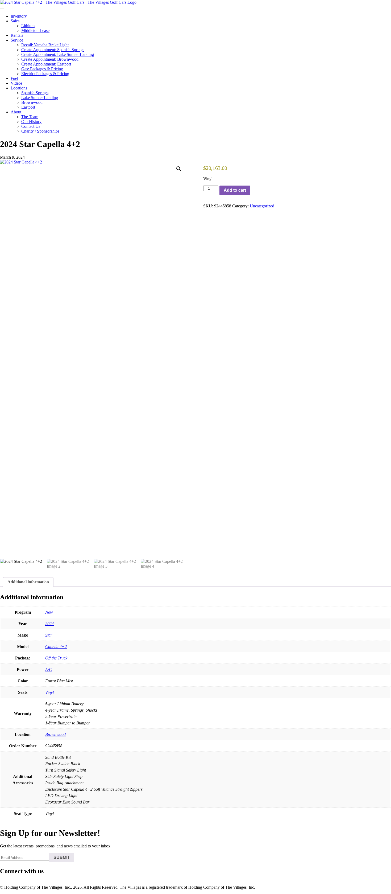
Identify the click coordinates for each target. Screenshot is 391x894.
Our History (31, 121)
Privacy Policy (12, 882)
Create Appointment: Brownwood (49, 59)
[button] (179, 169)
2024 (49, 623)
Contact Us (30, 126)
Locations (19, 88)
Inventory (19, 16)
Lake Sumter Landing (39, 97)
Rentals (17, 35)
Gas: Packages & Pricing (42, 69)
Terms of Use (38, 882)
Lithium (28, 25)
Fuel (14, 78)
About (16, 112)
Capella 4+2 (56, 646)
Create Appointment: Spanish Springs (52, 49)
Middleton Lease (35, 30)
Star (48, 635)
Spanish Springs (34, 93)
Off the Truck (56, 658)
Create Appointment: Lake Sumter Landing (57, 54)
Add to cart (235, 190)
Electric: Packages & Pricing (45, 73)
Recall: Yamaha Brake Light (45, 45)
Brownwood (32, 102)
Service (17, 40)
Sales (15, 21)
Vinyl (49, 692)
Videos (16, 83)
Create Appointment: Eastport (46, 64)
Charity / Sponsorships (40, 131)
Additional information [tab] (28, 582)
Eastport (28, 107)
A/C (48, 669)
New (49, 612)
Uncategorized (262, 206)
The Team (29, 116)
